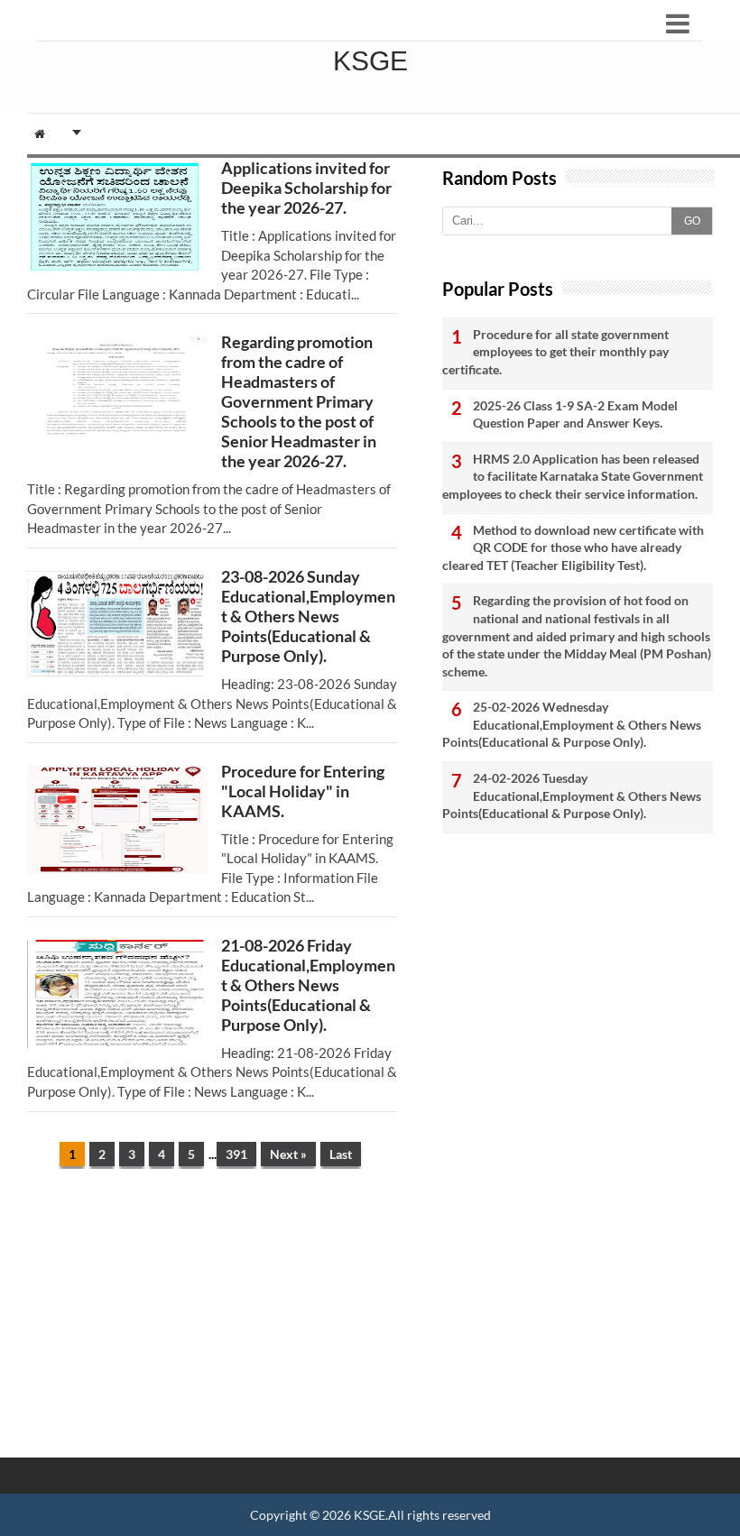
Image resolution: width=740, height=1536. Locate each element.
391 (236, 1154)
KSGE (369, 1514)
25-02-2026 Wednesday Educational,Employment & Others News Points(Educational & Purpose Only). (571, 724)
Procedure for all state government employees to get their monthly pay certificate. (555, 352)
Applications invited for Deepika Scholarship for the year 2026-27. (306, 187)
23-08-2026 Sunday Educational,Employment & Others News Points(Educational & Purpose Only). (308, 616)
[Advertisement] (212, 1322)
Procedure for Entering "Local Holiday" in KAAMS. (302, 791)
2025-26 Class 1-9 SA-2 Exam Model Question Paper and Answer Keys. (575, 414)
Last (340, 1154)
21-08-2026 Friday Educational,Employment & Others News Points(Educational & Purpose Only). (308, 985)
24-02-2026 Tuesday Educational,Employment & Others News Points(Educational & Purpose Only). (571, 795)
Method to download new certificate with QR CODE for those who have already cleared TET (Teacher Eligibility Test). (573, 547)
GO (692, 221)
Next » (288, 1154)
